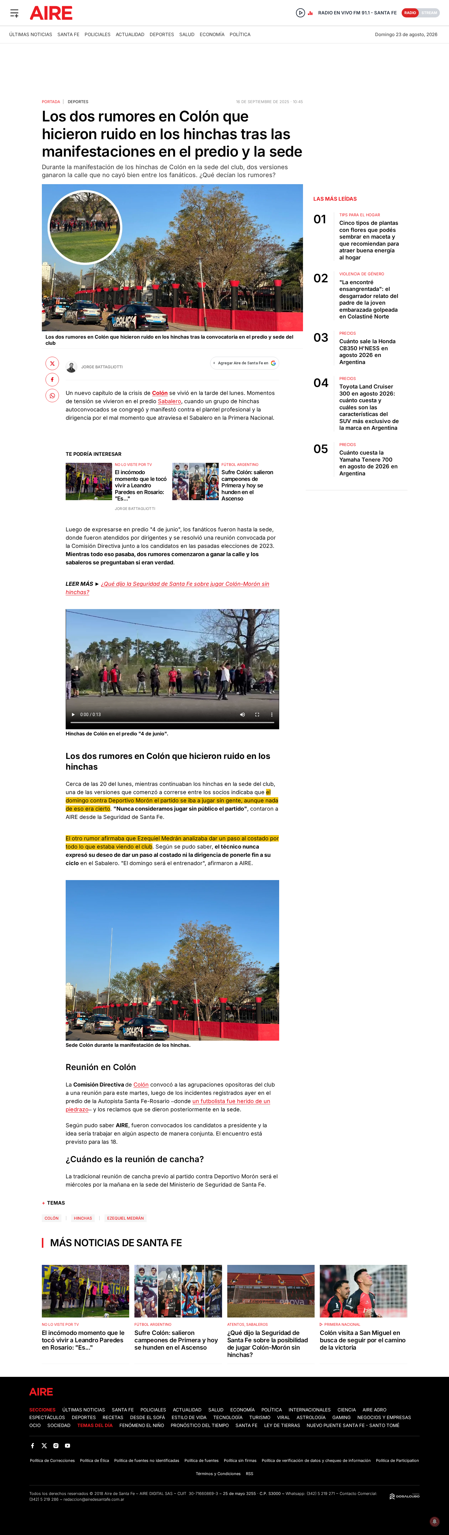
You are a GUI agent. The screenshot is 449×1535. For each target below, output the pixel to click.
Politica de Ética (94, 1460)
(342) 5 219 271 (321, 1493)
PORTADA (51, 101)
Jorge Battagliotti (101, 367)
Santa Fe (68, 34)
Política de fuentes (201, 1460)
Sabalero (169, 401)
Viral (283, 1417)
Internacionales (310, 1410)
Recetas (113, 1417)
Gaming (341, 1417)
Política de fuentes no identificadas (146, 1460)
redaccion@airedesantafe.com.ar (94, 1499)
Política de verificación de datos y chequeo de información (316, 1460)
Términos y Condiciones (218, 1473)
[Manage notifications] (435, 1521)
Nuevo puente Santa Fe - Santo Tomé (353, 1425)
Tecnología (228, 1417)
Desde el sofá (147, 1417)
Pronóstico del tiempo (200, 1425)
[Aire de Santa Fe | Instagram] (56, 1446)
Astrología (311, 1417)
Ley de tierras (282, 1425)
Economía (212, 34)
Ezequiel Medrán (125, 1218)
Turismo (259, 1417)
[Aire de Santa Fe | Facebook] (32, 1446)
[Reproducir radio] (300, 12)
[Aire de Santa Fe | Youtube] (67, 1446)
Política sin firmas (240, 1460)
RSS (249, 1473)
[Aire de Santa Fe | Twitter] (44, 1446)
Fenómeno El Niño (141, 1425)
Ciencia (347, 1410)
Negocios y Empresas (384, 1417)
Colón (141, 1084)
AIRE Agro (374, 1410)
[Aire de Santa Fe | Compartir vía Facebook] (52, 379)
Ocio (35, 1425)
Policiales (98, 34)
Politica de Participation (397, 1460)
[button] (14, 13)
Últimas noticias (30, 34)
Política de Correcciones (52, 1460)
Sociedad (59, 1425)
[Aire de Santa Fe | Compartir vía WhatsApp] (52, 395)
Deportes (162, 34)
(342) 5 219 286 (44, 1499)
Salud (187, 34)
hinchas (83, 1218)
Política (240, 34)
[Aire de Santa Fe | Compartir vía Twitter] (52, 363)
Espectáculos (47, 1417)
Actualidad (130, 34)
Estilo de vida (189, 1417)
